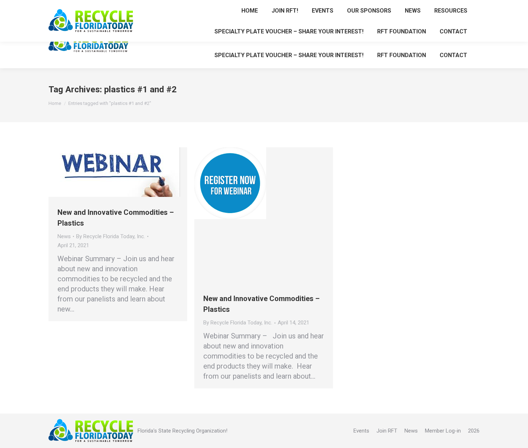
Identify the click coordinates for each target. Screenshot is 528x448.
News (64, 236)
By (110, 236)
